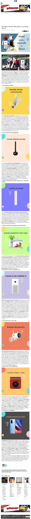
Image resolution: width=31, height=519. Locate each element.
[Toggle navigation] (30, 3)
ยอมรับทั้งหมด (28, 516)
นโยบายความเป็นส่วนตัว (18, 516)
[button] (28, 3)
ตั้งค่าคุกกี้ (23, 516)
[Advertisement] (15, 19)
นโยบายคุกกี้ (5, 517)
